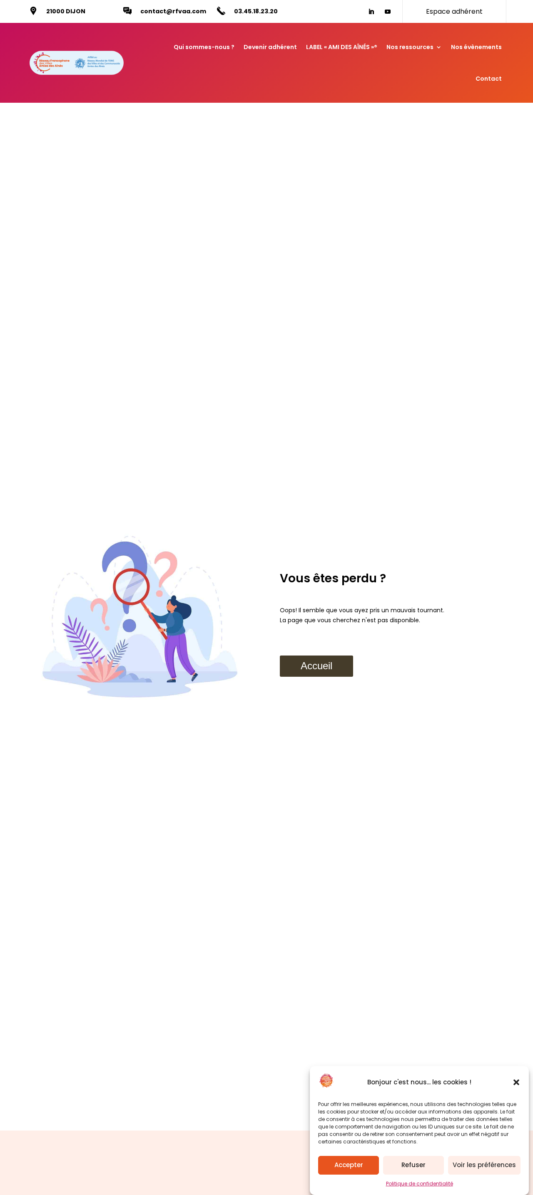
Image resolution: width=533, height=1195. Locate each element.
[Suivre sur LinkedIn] (371, 11)
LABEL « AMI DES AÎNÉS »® (341, 47)
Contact (489, 78)
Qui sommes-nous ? (204, 47)
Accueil (316, 665)
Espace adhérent (454, 11)
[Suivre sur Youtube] (387, 11)
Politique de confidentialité (419, 1183)
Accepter (348, 1165)
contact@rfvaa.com (173, 11)
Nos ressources (409, 47)
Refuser (413, 1165)
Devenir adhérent (270, 47)
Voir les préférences (484, 1165)
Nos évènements (476, 47)
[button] (516, 1082)
